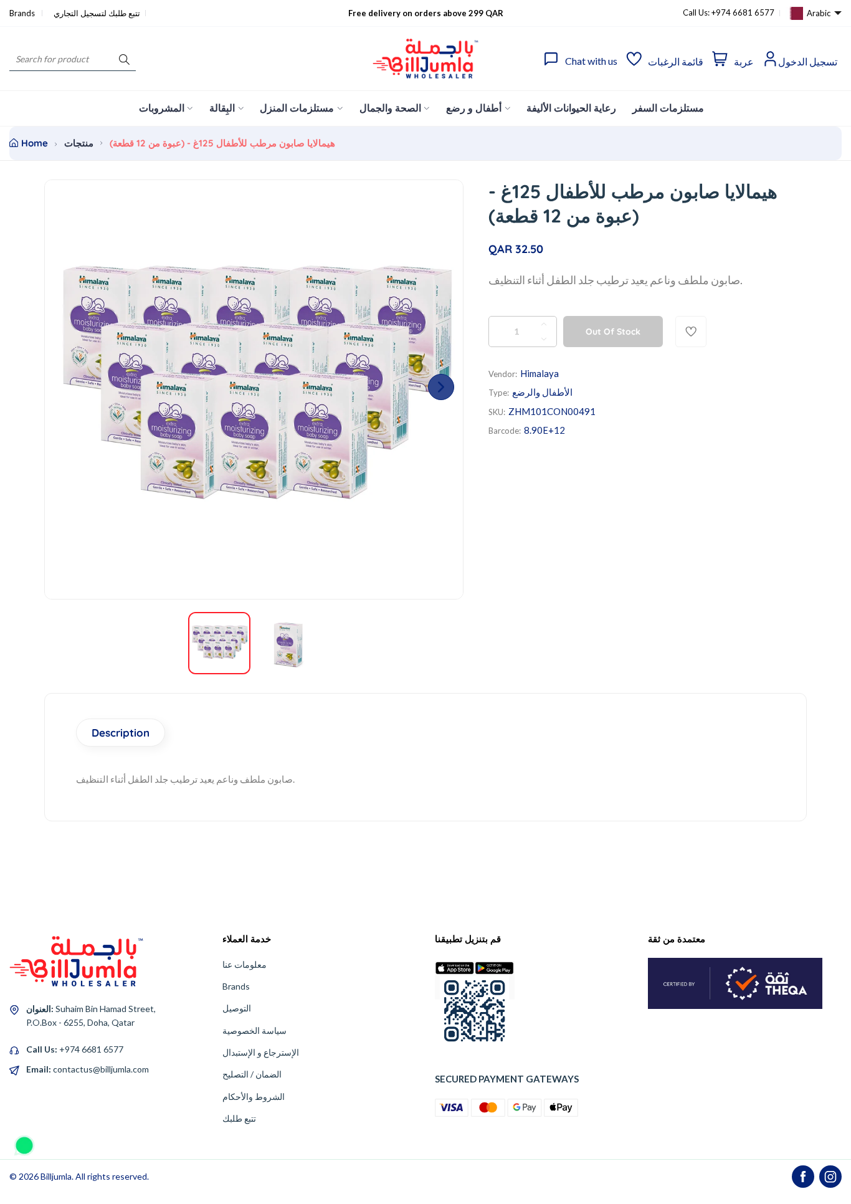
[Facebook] (803, 1176)
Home (34, 143)
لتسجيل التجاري (80, 13)
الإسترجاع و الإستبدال (260, 1052)
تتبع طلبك (239, 1118)
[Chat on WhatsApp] (24, 1141)
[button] (441, 387)
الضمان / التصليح (252, 1074)
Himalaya (539, 373)
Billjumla (56, 1176)
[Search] (124, 59)
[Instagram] (830, 1176)
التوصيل (236, 1008)
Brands (23, 13)
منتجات (78, 143)
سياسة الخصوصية (254, 1030)
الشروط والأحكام (253, 1096)
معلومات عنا (244, 964)
